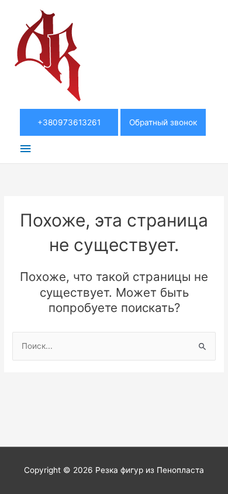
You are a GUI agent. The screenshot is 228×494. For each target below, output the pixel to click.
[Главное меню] (25, 149)
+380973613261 (69, 122)
